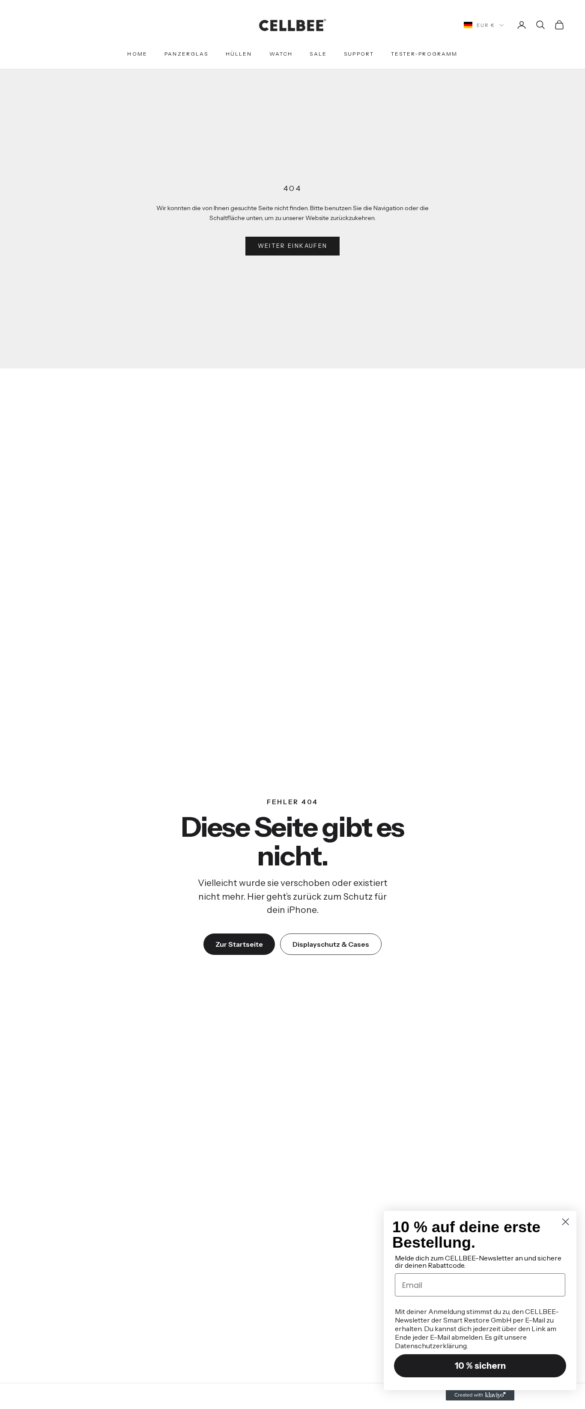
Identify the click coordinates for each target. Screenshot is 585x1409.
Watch (281, 54)
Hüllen (239, 54)
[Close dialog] (565, 1221)
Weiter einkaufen (292, 245)
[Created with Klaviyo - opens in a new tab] (480, 1395)
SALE (318, 54)
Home (137, 54)
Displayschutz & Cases (330, 944)
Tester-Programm (424, 54)
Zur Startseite (239, 944)
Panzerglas (186, 54)
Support (359, 54)
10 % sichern (480, 1366)
